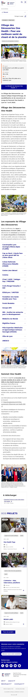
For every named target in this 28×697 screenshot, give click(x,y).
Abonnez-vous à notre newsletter (11, 654)
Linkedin (6, 665)
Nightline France (8, 323)
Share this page (25, 16)
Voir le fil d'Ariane (4, 8)
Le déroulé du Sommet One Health (14, 87)
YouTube (15, 665)
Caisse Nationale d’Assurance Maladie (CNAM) (10, 264)
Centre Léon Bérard (9, 270)
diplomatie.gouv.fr (5, 684)
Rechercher (21, 2)
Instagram (19, 665)
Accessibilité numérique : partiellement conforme (14, 691)
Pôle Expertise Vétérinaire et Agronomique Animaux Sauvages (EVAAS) (12, 330)
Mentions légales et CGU (8, 688)
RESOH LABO (8, 619)
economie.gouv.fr (18, 684)
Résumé (6, 12)
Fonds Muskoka (8, 303)
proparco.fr (11, 680)
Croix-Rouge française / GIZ (11, 287)
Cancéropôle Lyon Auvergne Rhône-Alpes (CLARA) (11, 247)
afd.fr (2, 680)
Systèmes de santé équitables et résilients (10, 41)
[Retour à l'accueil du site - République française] (11, 3)
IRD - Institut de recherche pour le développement (12, 313)
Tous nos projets (8, 632)
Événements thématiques (8, 20)
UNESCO (5, 341)
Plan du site (13, 694)
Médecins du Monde (10, 319)
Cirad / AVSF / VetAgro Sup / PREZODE (11, 280)
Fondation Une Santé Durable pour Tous (10, 298)
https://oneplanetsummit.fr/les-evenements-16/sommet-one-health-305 (13, 403)
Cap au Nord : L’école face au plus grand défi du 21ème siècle (12, 255)
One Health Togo (9, 542)
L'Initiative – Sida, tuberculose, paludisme (12, 582)
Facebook (11, 665)
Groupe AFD (7, 308)
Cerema (5, 275)
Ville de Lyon (7, 336)
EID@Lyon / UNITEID (10, 292)
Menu (25, 2)
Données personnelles (20, 688)
